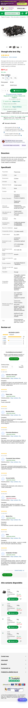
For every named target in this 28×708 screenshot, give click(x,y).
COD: (2, 85)
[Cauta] (18, 13)
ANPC (2, 698)
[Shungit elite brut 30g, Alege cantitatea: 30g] (14, 32)
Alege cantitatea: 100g (15, 556)
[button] (19, 94)
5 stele (4, 336)
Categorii (2, 13)
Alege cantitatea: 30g (15, 398)
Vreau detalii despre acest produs (11, 145)
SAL (5, 698)
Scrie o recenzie (13, 57)
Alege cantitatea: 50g (15, 519)
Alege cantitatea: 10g (15, 378)
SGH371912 (13, 85)
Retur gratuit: (4, 82)
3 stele (4, 340)
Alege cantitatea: (6, 75)
